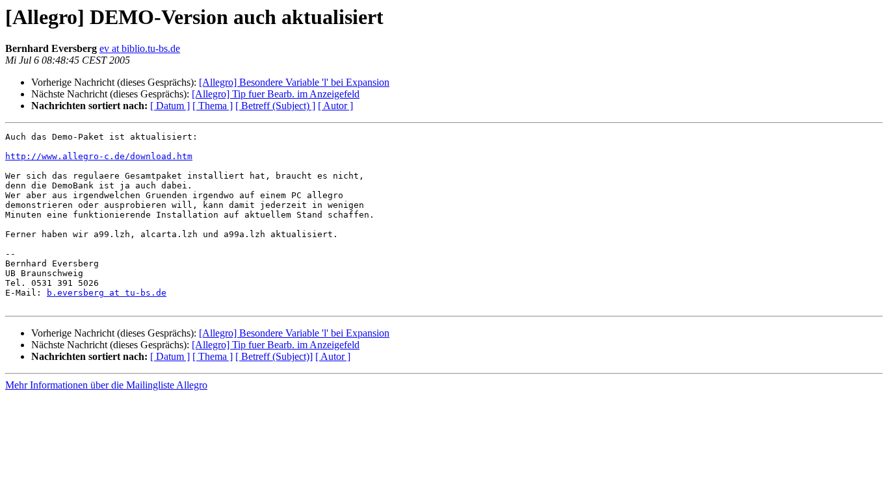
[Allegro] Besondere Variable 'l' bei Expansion (294, 82)
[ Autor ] (335, 105)
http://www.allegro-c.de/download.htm (98, 156)
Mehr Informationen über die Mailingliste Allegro (106, 384)
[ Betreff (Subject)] (274, 356)
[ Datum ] (170, 105)
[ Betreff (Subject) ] (275, 105)
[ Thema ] (212, 105)
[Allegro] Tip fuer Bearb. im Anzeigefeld (275, 93)
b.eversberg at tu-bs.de (106, 293)
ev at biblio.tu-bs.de (139, 48)
